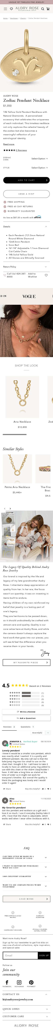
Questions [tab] (26, 727)
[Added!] (46, 275)
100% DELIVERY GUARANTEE (17, 876)
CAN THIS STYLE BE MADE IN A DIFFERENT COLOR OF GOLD (18, 857)
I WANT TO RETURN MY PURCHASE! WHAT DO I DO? (20, 867)
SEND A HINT (26, 194)
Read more (8, 144)
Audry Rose (10, 95)
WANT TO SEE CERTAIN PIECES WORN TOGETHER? (22, 886)
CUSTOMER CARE (13, 1016)
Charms (23, 18)
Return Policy (9, 266)
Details (6, 226)
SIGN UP (44, 955)
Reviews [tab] (7, 727)
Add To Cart (26, 180)
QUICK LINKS (11, 1009)
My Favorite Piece (26, 663)
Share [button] (8, 789)
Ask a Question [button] (28, 718)
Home (5, 18)
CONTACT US (11, 994)
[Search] (42, 8)
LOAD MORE (26, 899)
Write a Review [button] (27, 712)
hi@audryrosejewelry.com (18, 1000)
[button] (5, 509)
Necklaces (14, 18)
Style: (6, 168)
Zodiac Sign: (7, 158)
